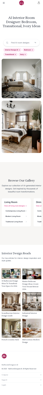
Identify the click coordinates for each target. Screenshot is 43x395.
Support (21, 380)
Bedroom (28, 50)
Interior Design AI (12, 50)
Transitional (10, 54)
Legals (21, 385)
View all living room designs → (15, 206)
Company (21, 375)
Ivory (23, 54)
